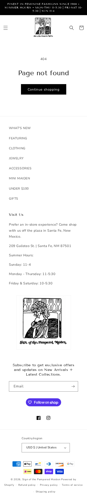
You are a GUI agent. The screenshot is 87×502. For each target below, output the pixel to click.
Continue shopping (44, 89)
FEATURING (18, 138)
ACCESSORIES (20, 168)
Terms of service (72, 485)
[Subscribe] (73, 386)
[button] (5, 28)
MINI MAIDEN (19, 178)
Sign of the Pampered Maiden (41, 479)
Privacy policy (49, 485)
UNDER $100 (19, 188)
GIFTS (13, 198)
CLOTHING (17, 148)
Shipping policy (46, 491)
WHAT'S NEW (20, 128)
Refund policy (27, 485)
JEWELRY (16, 158)
